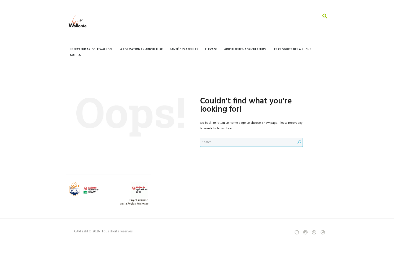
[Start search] (299, 142)
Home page (238, 123)
